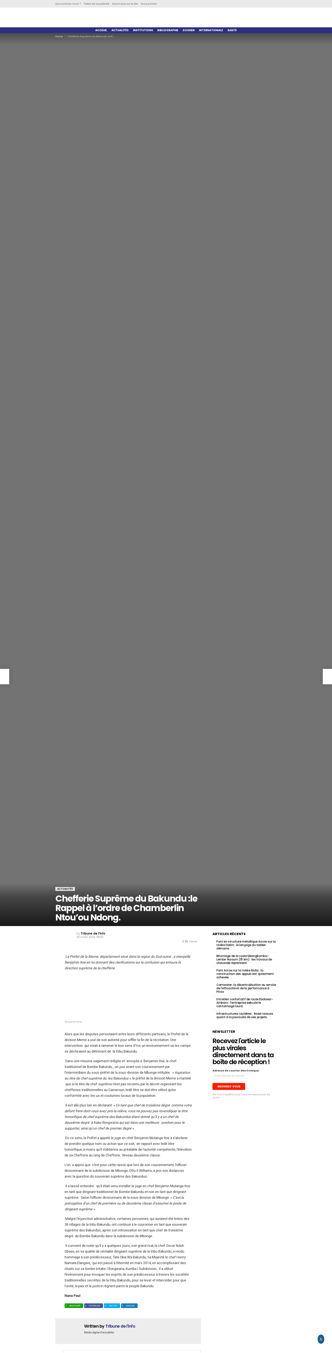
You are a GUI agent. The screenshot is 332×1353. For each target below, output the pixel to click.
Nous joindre (149, 4)
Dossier (189, 30)
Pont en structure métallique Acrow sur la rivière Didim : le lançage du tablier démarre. (246, 945)
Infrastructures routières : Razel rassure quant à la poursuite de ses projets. (244, 1015)
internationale (211, 30)
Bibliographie (167, 30)
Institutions (143, 30)
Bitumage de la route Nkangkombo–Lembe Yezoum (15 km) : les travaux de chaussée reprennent (244, 959)
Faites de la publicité (96, 4)
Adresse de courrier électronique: (235, 1070)
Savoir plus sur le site (125, 4)
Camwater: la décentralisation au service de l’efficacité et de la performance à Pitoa (246, 988)
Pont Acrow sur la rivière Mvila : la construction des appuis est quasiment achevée (245, 973)
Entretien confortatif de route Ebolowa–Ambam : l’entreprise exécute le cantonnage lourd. (244, 1002)
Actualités (120, 30)
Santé (232, 30)
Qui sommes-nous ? (68, 4)
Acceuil (101, 30)
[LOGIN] (270, 4)
